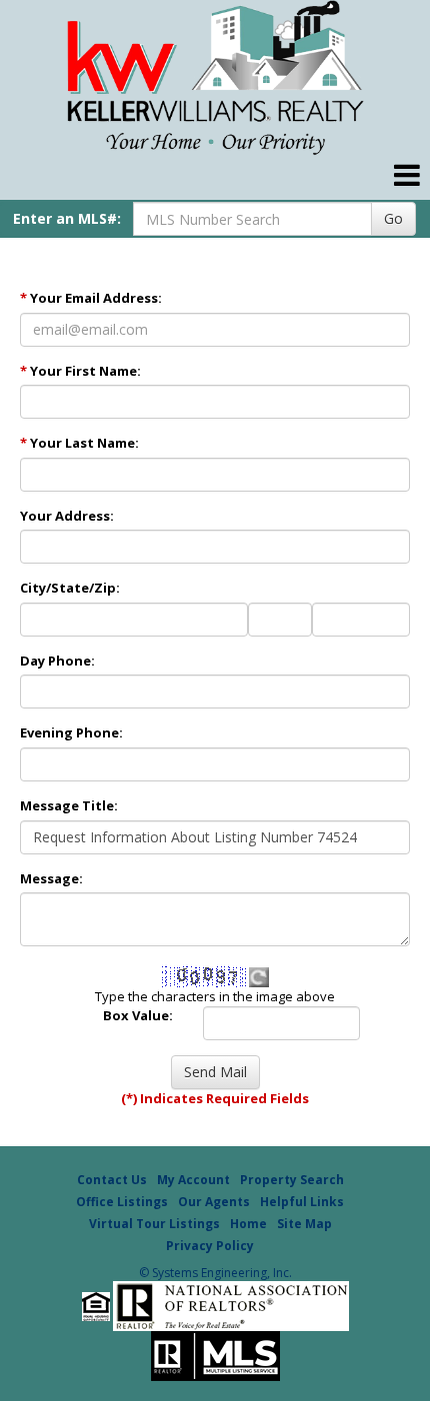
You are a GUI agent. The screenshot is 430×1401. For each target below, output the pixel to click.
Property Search (292, 1179)
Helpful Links (302, 1201)
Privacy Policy (210, 1245)
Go (393, 218)
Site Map (304, 1223)
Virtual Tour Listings (154, 1223)
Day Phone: (57, 661)
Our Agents (214, 1201)
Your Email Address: (91, 298)
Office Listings (122, 1201)
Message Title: (69, 805)
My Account (193, 1179)
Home (248, 1223)
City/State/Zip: (70, 588)
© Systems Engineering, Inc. (215, 1272)
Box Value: (138, 1015)
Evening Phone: (71, 732)
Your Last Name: (79, 443)
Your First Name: (80, 371)
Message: (51, 878)
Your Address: (67, 516)
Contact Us (112, 1179)
